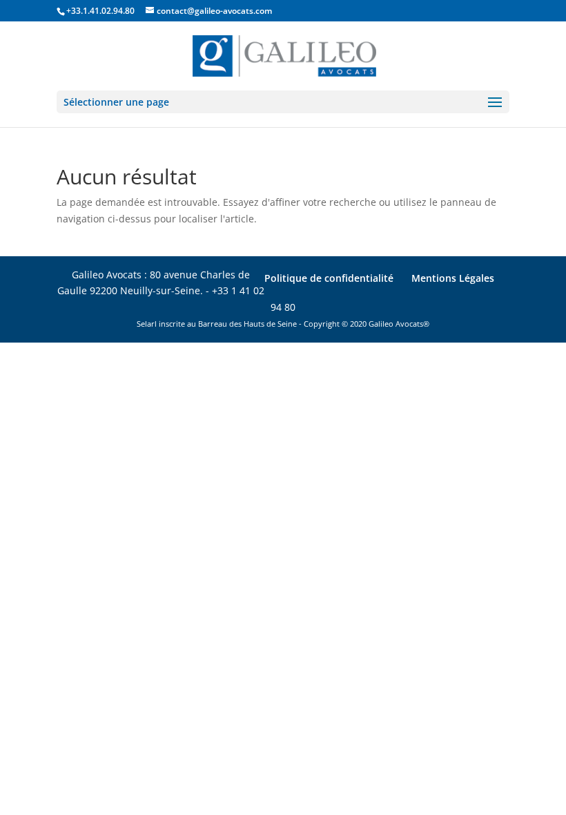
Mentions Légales (452, 278)
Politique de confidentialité (328, 278)
